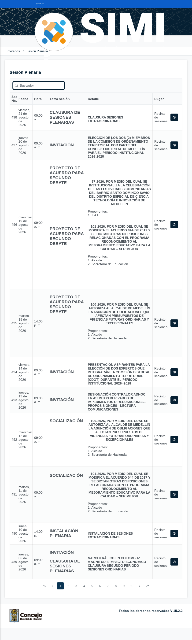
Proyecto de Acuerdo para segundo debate (67, 175)
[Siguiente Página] (139, 585)
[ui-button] (174, 117)
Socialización (66, 420)
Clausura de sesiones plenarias (65, 117)
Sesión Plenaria (37, 51)
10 (131, 586)
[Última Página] (147, 585)
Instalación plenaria (64, 533)
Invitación (62, 145)
